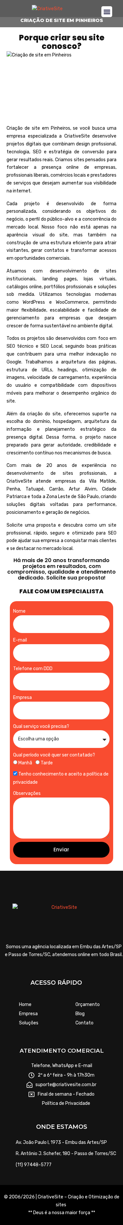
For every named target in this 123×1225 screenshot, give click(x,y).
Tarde (47, 763)
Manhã (25, 763)
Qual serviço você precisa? (41, 726)
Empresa (22, 697)
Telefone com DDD (32, 668)
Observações (27, 793)
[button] (106, 11)
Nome (19, 611)
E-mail (20, 640)
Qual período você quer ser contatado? (54, 755)
